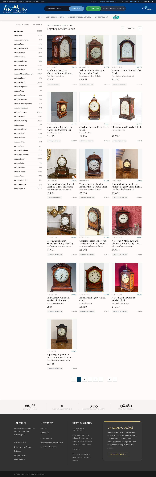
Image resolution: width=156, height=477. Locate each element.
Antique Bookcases (28, 48)
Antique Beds (28, 44)
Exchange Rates (20, 455)
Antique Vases (28, 176)
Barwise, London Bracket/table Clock (126, 71)
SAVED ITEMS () (101, 17)
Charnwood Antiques (57, 76)
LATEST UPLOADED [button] (107, 1)
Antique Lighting (28, 129)
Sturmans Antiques (56, 133)
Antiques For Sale (60, 25)
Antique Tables (28, 172)
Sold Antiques (19, 435)
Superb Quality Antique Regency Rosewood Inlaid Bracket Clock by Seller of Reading (59, 358)
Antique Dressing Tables (28, 104)
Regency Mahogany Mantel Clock (92, 299)
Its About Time (87, 133)
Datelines (17, 451)
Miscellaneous (28, 189)
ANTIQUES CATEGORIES (55, 17)
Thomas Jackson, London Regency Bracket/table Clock (93, 185)
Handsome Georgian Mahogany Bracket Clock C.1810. (59, 73)
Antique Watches (28, 184)
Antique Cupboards (28, 87)
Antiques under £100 (21, 431)
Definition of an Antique (23, 447)
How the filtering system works (52, 443)
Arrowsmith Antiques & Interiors (60, 190)
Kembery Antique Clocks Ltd (92, 76)
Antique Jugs (28, 125)
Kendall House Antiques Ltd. (125, 246)
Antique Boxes (28, 53)
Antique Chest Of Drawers (28, 74)
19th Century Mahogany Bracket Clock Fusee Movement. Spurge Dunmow (60, 300)
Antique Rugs (28, 146)
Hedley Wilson (87, 303)
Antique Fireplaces (28, 108)
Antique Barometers (28, 40)
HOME (39, 17)
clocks (74, 84)
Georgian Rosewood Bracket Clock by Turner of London (60, 185)
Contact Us (45, 433)
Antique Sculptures (28, 150)
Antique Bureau (28, 57)
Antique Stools (28, 167)
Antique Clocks (28, 82)
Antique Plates (28, 142)
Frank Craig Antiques (122, 303)
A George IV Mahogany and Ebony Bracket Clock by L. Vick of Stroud (126, 243)
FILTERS (94, 8)
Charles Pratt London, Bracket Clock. (94, 128)
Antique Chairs (28, 70)
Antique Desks (28, 95)
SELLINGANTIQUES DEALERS (79, 17)
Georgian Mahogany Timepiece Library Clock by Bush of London (60, 243)
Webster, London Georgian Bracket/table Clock (92, 71)
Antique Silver (28, 159)
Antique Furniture (28, 112)
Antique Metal (28, 133)
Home (49, 25)
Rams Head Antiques (57, 303)
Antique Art (28, 36)
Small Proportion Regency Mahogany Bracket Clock (59, 128)
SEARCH (75, 8)
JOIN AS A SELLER (117, 454)
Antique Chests (28, 78)
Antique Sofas (28, 163)
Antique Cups (28, 91)
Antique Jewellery (28, 121)
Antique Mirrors (28, 138)
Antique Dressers (28, 99)
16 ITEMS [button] (133, 1)
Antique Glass (28, 116)
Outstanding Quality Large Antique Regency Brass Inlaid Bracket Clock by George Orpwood (126, 188)
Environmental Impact (48, 447)
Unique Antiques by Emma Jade (125, 190)
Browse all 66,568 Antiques (24, 428)
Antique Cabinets (28, 61)
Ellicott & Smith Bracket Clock (126, 127)
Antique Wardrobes (28, 180)
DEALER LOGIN (148, 1)
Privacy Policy (19, 459)
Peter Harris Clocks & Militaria (93, 246)
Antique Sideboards (28, 155)
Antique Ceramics (28, 65)
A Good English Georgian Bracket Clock (124, 299)
